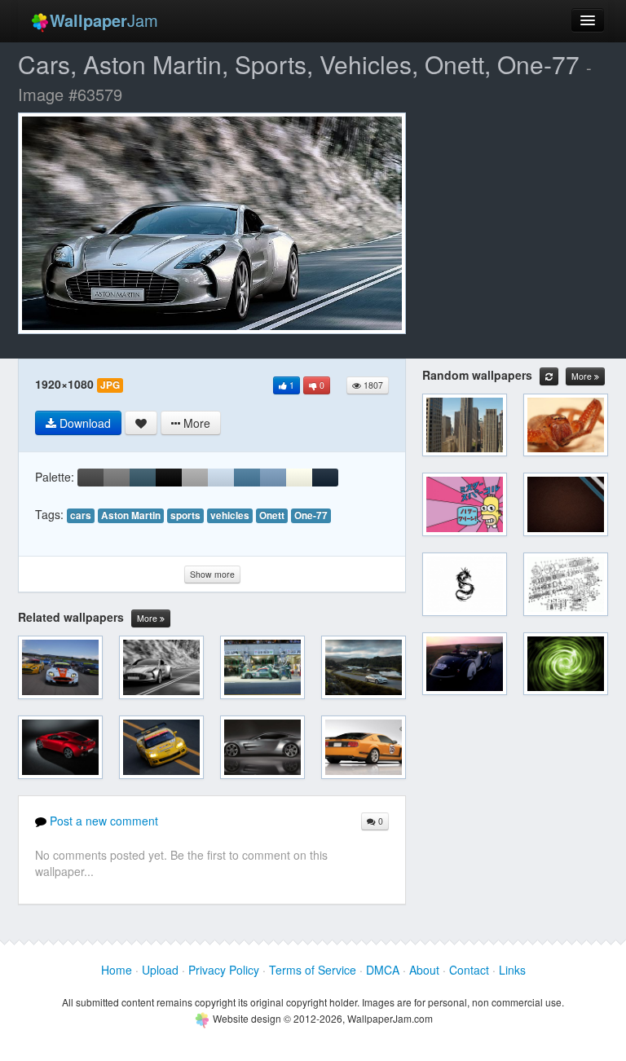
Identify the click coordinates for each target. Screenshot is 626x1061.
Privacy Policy (223, 970)
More (148, 618)
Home (116, 970)
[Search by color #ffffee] (299, 477)
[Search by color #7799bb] (273, 477)
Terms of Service (312, 970)
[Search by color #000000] (169, 477)
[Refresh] (549, 376)
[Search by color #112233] (325, 477)
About (424, 970)
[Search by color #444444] (90, 477)
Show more (212, 574)
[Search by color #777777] (117, 477)
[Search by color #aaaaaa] (195, 477)
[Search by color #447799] (247, 477)
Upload (160, 970)
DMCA (382, 970)
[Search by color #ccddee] (221, 477)
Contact (469, 970)
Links (512, 970)
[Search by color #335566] (143, 477)
